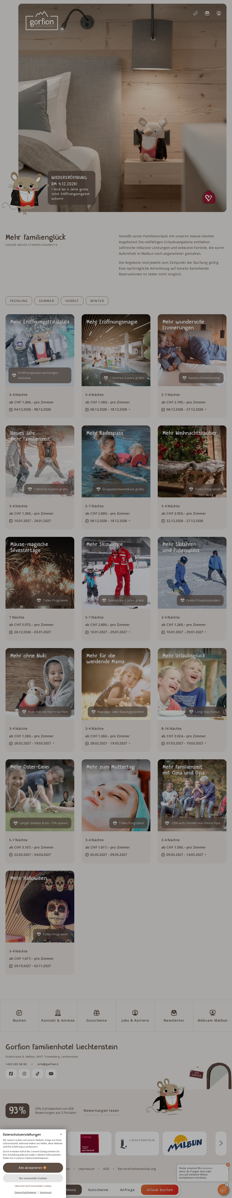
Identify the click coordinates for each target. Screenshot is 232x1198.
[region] (33, 1149)
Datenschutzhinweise (25, 1192)
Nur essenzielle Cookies (33, 1178)
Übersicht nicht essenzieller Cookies (33, 1186)
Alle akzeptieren (30, 1168)
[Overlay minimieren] (61, 1134)
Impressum (46, 1192)
